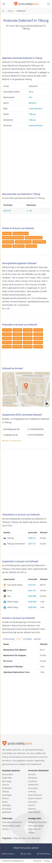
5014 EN (17, 346)
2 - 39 (29, 210)
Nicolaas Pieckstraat (33, 237)
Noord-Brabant (36, 125)
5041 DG (17, 338)
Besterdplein (8, 242)
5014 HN (27, 346)
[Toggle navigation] (3, 4)
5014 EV (7, 330)
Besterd (32, 103)
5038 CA (32, 538)
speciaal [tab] (37, 639)
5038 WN (32, 601)
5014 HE (28, 334)
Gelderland (33, 784)
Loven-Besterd (35, 108)
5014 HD (7, 334)
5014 (31, 91)
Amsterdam (7, 774)
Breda (5, 802)
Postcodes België (36, 825)
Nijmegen (6, 805)
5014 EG (38, 338)
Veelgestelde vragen (11, 825)
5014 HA (38, 330)
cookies (47, 860)
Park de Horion (39, 242)
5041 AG (27, 342)
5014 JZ (17, 334)
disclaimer (37, 860)
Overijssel (32, 802)
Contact (5, 829)
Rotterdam (7, 777)
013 (30, 97)
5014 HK (28, 330)
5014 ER (38, 342)
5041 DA (38, 346)
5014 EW (17, 330)
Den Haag (6, 781)
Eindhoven (7, 788)
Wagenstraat (19, 246)
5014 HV (32, 585)
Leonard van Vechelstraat (13, 237)
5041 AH (32, 590)
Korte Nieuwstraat (21, 233)
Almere (5, 798)
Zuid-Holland (34, 812)
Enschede (6, 808)
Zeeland (32, 808)
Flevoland (32, 777)
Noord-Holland (35, 798)
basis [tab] (19, 639)
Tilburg (32, 114)
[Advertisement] (26, 161)
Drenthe (32, 774)
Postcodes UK (34, 829)
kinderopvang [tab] (9, 639)
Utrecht (5, 784)
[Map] (26, 389)
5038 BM (32, 596)
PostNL (31, 832)
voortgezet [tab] (27, 639)
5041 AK (17, 342)
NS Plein (7, 246)
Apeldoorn (7, 812)
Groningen (7, 795)
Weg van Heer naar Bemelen (27, 838)
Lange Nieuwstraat (23, 242)
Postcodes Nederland (12, 822)
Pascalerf (7, 233)
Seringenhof (31, 246)
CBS (8, 309)
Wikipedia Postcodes (37, 822)
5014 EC (38, 334)
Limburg (32, 791)
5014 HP (7, 338)
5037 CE (31, 543)
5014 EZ (28, 338)
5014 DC (7, 342)
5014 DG (7, 346)
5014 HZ (7, 210)
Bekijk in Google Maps (12, 440)
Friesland (32, 781)
